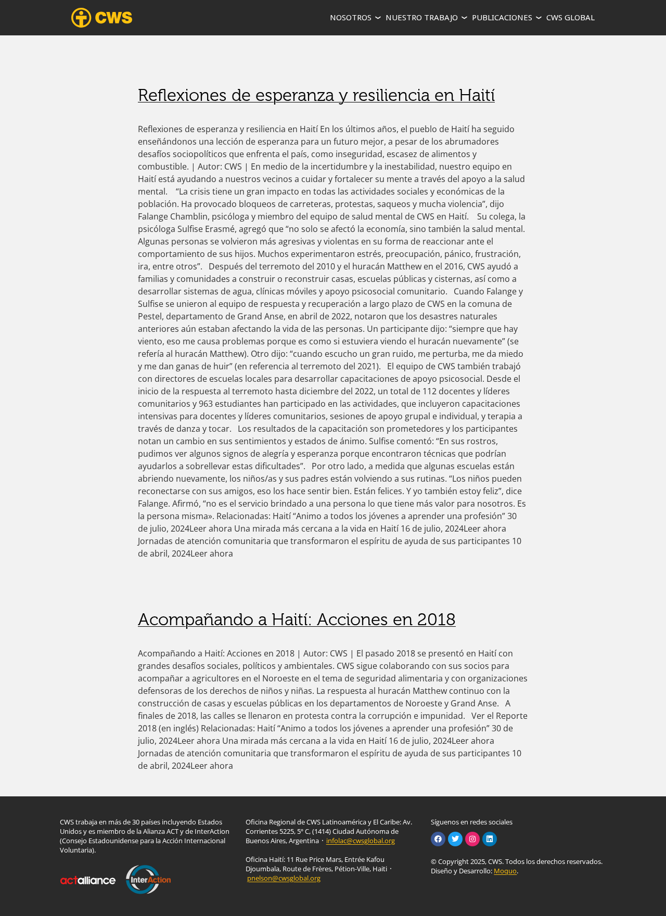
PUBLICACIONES (502, 17)
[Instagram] (472, 839)
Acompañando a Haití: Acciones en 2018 (297, 619)
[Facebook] (438, 839)
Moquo (505, 870)
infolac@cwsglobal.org (360, 840)
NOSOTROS (351, 17)
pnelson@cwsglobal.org (284, 878)
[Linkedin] (489, 839)
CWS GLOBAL (570, 17)
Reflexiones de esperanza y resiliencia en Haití (316, 95)
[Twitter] (455, 839)
